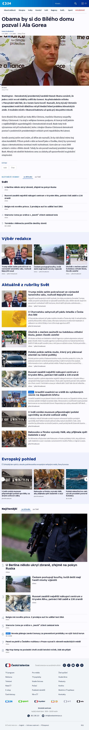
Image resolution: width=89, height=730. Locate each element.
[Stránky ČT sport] (23, 701)
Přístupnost (45, 725)
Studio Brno (63, 677)
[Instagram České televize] (64, 665)
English (21, 725)
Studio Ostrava (37, 681)
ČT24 (12, 168)
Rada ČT (8, 686)
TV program (9, 673)
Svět (46, 10)
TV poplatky (36, 677)
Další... (62, 10)
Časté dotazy (10, 694)
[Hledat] (75, 3)
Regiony (54, 10)
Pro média (36, 673)
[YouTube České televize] (73, 665)
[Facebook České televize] (69, 665)
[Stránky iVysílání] (40, 701)
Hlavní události (10, 10)
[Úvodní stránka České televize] (17, 665)
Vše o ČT (35, 694)
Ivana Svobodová (7, 31)
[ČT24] (7, 3)
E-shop (8, 690)
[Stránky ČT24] (8, 701)
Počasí (34, 686)
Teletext (8, 681)
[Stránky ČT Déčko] (54, 701)
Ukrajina (22, 10)
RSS (82, 725)
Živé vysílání (63, 673)
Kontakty (62, 694)
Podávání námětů (38, 690)
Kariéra (61, 686)
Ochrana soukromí (32, 725)
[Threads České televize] (82, 665)
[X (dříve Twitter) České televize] (77, 665)
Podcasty (62, 681)
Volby (30, 10)
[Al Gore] (44, 61)
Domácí (38, 10)
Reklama (8, 677)
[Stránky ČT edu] (80, 701)
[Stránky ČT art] (67, 701)
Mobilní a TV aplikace (66, 690)
